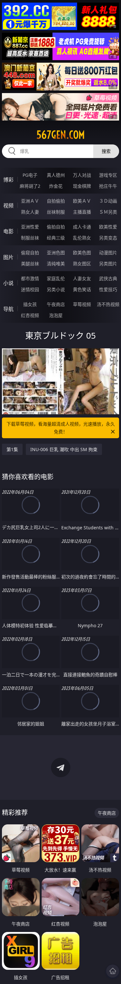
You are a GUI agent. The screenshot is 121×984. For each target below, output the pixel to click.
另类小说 (56, 289)
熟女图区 (82, 263)
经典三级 (56, 238)
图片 (8, 257)
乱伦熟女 (82, 238)
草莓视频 (82, 304)
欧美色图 (82, 252)
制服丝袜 (30, 238)
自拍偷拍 (56, 201)
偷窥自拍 (30, 252)
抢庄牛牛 (108, 186)
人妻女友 (82, 278)
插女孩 (30, 304)
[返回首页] (112, 971)
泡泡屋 (56, 315)
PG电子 (30, 175)
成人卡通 (82, 227)
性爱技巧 (108, 289)
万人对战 (82, 175)
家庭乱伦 (56, 278)
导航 (8, 308)
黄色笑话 (82, 289)
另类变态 (108, 238)
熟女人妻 (30, 212)
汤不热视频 (108, 304)
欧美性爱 (108, 227)
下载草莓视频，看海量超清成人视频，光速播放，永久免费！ (60, 428)
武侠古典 (108, 278)
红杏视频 (30, 315)
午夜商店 (56, 304)
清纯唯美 (56, 263)
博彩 (8, 179)
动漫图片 (108, 252)
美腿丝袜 (30, 263)
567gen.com (60, 134)
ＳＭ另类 (108, 212)
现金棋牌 (82, 186)
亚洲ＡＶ (30, 201)
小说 (8, 283)
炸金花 (56, 186)
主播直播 (82, 212)
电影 (8, 231)
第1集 (12, 449)
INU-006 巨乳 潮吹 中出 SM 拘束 (63, 449)
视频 (8, 205)
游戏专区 (108, 175)
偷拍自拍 (56, 227)
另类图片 (108, 263)
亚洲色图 (56, 252)
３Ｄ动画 (108, 201)
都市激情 (30, 278)
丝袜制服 (56, 212)
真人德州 (56, 175)
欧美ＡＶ (82, 201)
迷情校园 (30, 289)
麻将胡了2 (30, 186)
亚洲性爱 (30, 227)
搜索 (106, 151)
